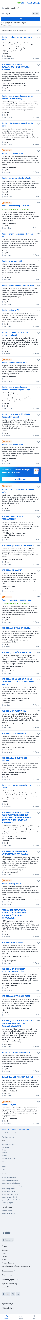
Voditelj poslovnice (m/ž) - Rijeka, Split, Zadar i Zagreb (16, 415)
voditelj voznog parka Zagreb (11, 1183)
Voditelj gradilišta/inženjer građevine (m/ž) (18, 490)
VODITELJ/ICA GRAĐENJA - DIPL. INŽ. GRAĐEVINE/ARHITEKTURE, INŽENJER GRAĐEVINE (18, 1023)
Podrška (4, 1260)
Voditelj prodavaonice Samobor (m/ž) (18, 286)
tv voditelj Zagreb (7, 1202)
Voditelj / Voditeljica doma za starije (18, 600)
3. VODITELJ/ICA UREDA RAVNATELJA (18, 546)
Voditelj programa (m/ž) (12, 261)
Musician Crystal (9, 1105)
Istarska (4, 1155)
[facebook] (4, 1294)
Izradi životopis (20, 479)
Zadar (3, 1169)
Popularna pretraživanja (10, 1284)
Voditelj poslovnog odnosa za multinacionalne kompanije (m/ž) (16, 388)
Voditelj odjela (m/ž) (10, 310)
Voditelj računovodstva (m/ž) (14, 363)
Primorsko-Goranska (8, 1144)
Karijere (4, 1256)
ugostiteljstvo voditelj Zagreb (11, 1200)
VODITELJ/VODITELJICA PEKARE (16, 996)
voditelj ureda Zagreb (8, 1191)
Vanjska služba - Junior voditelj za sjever (16, 786)
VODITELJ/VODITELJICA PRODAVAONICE (12, 517)
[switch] (37, 30)
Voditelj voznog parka (11, 883)
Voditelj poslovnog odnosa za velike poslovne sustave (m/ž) (17, 97)
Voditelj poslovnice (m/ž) (12, 153)
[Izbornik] (3, 3)
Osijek (3, 1167)
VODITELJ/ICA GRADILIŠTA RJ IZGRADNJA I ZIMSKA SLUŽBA (15, 852)
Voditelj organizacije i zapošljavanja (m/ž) (17, 235)
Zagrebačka (5, 1147)
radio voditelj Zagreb (8, 1189)
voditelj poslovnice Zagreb (10, 1194)
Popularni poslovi (7, 1210)
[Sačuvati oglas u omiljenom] (38, 37)
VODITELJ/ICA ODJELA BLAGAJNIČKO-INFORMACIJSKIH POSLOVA (16, 67)
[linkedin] (18, 1294)
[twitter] (13, 1294)
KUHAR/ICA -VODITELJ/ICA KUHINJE (17, 1077)
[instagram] (8, 1294)
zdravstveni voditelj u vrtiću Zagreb (13, 1186)
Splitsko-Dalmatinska (8, 1158)
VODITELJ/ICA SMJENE (12, 570)
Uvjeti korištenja (7, 1304)
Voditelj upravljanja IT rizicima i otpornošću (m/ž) (15, 333)
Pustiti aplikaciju (33, 3)
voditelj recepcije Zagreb (9, 1197)
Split (3, 1161)
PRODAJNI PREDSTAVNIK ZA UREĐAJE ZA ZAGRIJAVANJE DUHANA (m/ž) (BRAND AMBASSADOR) (14, 914)
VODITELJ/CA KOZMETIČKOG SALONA (14, 759)
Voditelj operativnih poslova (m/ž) (16, 206)
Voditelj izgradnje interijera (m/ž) (16, 178)
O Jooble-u (5, 1250)
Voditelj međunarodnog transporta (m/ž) (17, 38)
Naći (20, 19)
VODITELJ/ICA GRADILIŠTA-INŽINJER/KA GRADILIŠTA (14, 970)
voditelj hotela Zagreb (9, 1177)
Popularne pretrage (8, 1137)
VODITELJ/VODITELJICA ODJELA (16, 628)
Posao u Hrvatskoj (8, 1263)
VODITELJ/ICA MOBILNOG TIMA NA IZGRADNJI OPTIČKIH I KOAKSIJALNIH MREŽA (18, 681)
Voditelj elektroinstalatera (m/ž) (16, 1052)
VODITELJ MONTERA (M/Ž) (13, 942)
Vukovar (4, 1153)
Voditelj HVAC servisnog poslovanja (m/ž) (17, 124)
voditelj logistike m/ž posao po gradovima (16, 1266)
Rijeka (3, 1164)
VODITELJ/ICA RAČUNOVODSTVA (16, 653)
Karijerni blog (6, 1287)
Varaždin (4, 1150)
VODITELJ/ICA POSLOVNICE (14, 711)
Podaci (4, 1253)
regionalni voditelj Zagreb (10, 1180)
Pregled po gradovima (8, 1213)
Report (37, 58)
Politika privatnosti (8, 1308)
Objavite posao (7, 1275)
